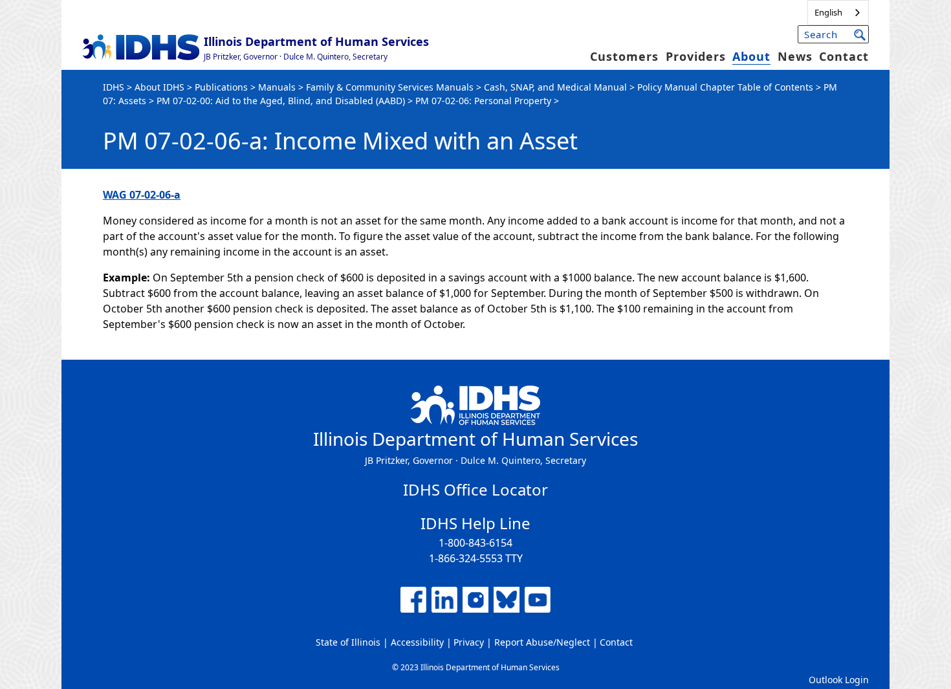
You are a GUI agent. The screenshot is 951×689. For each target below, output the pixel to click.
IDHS (113, 87)
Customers (624, 56)
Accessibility (417, 642)
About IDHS (159, 87)
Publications (221, 87)
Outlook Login (839, 679)
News (795, 56)
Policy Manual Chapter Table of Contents (725, 87)
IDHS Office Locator (475, 489)
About (751, 56)
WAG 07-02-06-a (141, 195)
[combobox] (838, 12)
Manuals (277, 87)
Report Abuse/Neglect (542, 642)
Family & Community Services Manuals (390, 87)
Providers (696, 56)
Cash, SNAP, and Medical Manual (555, 87)
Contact (844, 56)
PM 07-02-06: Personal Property (483, 100)
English (828, 12)
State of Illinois (348, 642)
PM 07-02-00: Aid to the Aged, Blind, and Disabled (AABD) (281, 100)
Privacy (469, 642)
